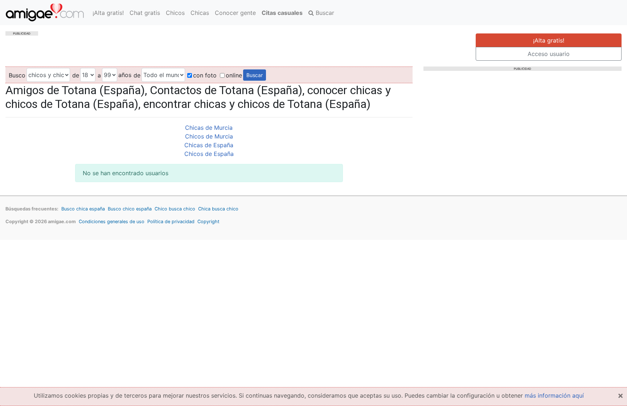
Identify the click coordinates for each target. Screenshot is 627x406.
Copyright (208, 221)
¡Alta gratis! (108, 12)
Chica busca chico (218, 209)
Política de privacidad (170, 221)
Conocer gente (235, 12)
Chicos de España (209, 153)
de (75, 75)
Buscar (324, 12)
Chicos (175, 12)
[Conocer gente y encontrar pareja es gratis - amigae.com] (45, 12)
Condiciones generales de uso (111, 221)
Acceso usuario (549, 53)
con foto (205, 75)
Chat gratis (145, 12)
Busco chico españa (130, 209)
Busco (17, 75)
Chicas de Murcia (209, 127)
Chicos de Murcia (209, 136)
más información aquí (554, 395)
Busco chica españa (83, 209)
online (234, 75)
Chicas (199, 12)
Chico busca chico (175, 209)
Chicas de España (208, 145)
